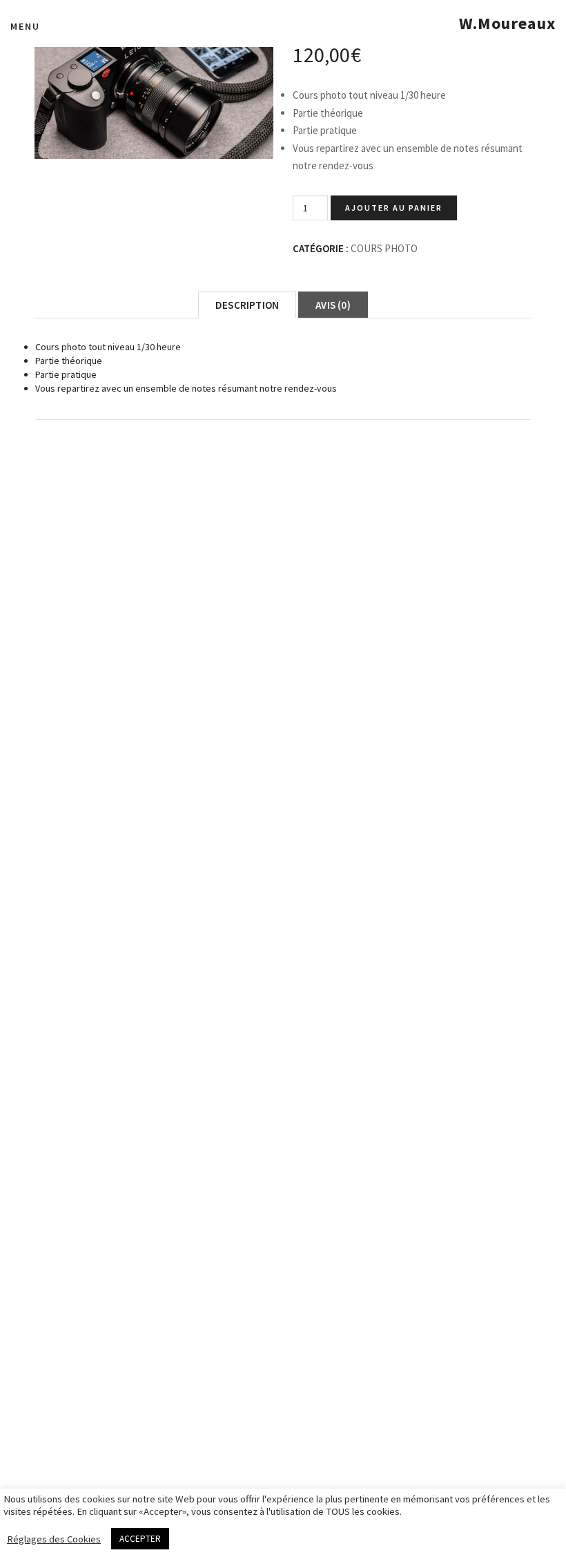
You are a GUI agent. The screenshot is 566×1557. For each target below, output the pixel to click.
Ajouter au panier (393, 207)
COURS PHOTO (384, 248)
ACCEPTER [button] (140, 1539)
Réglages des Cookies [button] (54, 1539)
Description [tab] (247, 305)
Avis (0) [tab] (333, 305)
